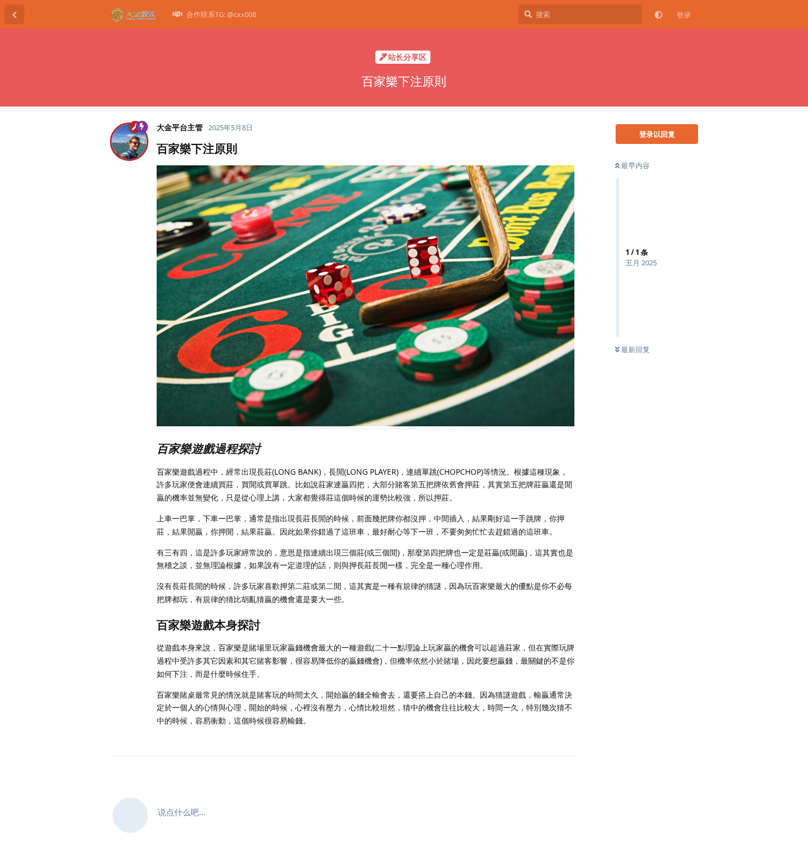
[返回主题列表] (14, 14)
